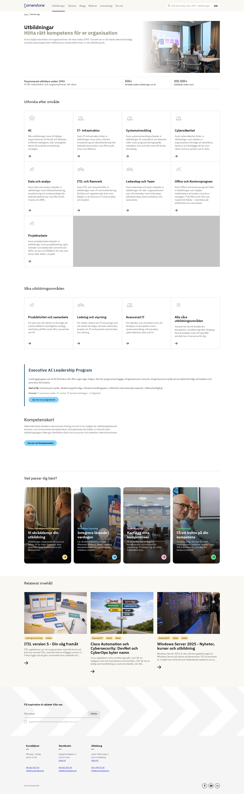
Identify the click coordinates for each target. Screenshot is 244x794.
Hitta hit (62, 760)
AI (29, 130)
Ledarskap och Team (140, 181)
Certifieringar (184, 528)
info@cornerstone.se (35, 770)
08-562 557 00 (65, 767)
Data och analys (39, 181)
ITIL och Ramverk (89, 181)
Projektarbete (37, 235)
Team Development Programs (43, 528)
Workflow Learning (88, 528)
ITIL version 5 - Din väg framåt (51, 643)
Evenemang (106, 5)
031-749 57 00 (97, 767)
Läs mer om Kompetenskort (40, 443)
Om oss (119, 5)
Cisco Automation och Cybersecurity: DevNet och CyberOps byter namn (114, 648)
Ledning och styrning (91, 317)
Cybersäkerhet (185, 130)
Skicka (94, 713)
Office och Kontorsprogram (193, 181)
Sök (216, 5)
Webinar (92, 5)
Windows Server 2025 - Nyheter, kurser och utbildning (186, 646)
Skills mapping (135, 528)
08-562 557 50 (32, 767)
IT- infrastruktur (88, 130)
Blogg (82, 5)
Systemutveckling (138, 130)
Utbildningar (58, 5)
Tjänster (72, 5)
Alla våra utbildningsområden (189, 319)
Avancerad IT (135, 317)
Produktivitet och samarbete (48, 317)
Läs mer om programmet (43, 399)
